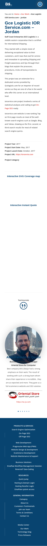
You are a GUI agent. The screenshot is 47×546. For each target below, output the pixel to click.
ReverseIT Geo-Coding (24, 469)
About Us (24, 503)
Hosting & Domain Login (24, 483)
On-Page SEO (24, 433)
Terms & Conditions (24, 512)
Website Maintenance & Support (24, 456)
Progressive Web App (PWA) (24, 446)
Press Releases (24, 535)
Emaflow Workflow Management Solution (24, 466)
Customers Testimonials (24, 506)
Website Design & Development (24, 449)
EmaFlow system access (24, 489)
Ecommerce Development (24, 453)
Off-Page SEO (24, 436)
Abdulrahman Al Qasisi (23, 357)
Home (16, 14)
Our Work (25, 14)
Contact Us (24, 516)
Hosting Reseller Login (24, 486)
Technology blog (24, 532)
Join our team (24, 509)
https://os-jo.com (23, 402)
